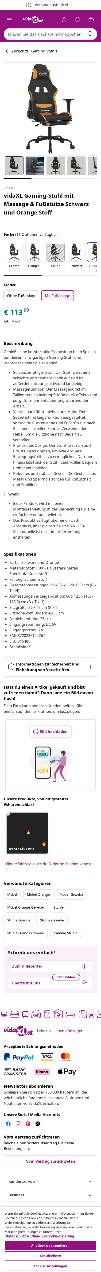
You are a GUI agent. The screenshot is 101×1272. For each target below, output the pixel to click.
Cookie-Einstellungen (50, 1266)
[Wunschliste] (77, 20)
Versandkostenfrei (51, 4)
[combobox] (50, 34)
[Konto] (64, 20)
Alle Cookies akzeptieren (50, 1245)
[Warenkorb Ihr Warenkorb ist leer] (91, 20)
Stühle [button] (59, 907)
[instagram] (18, 1123)
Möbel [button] (12, 894)
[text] (17, 313)
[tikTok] (37, 1123)
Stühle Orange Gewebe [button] (25, 933)
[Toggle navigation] (9, 19)
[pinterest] (28, 1123)
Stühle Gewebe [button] (52, 920)
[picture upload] (51, 764)
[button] (14, 258)
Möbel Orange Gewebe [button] (25, 907)
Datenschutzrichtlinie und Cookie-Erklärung (40, 1236)
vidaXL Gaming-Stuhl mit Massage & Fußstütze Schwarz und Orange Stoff (46, 204)
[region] (50, 1239)
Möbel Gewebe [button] (71, 894)
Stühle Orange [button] (18, 920)
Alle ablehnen (51, 1256)
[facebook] (8, 1123)
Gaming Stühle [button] (65, 933)
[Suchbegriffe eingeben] (90, 33)
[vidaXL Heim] (33, 19)
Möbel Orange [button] (38, 894)
